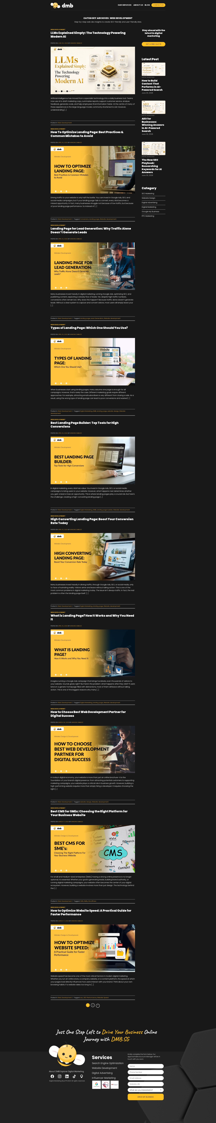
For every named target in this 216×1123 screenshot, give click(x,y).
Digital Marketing (86, 411)
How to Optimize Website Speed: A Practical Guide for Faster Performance (91, 912)
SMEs (86, 901)
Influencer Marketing (104, 1077)
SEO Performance (90, 998)
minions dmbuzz (76, 43)
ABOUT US (138, 5)
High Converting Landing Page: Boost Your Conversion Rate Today (92, 521)
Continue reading (60, 115)
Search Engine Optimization (108, 1063)
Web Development (58, 30)
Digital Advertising (102, 1072)
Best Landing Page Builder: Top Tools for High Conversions (85, 425)
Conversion (84, 219)
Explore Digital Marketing (72, 1071)
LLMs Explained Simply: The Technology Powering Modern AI (88, 35)
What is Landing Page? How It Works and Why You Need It (92, 617)
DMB (94, 411)
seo (81, 998)
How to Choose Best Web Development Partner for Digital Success (88, 714)
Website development (108, 219)
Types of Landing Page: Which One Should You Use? (89, 328)
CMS (81, 901)
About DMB (54, 1071)
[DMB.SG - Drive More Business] (62, 5)
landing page (94, 219)
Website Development (104, 1068)
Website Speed (103, 998)
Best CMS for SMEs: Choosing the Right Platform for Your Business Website (89, 813)
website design (113, 411)
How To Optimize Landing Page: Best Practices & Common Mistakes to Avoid (87, 134)
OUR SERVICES (125, 5)
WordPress (92, 901)
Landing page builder (105, 510)
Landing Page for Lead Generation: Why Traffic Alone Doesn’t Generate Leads (91, 230)
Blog (147, 5)
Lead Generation (97, 318)
